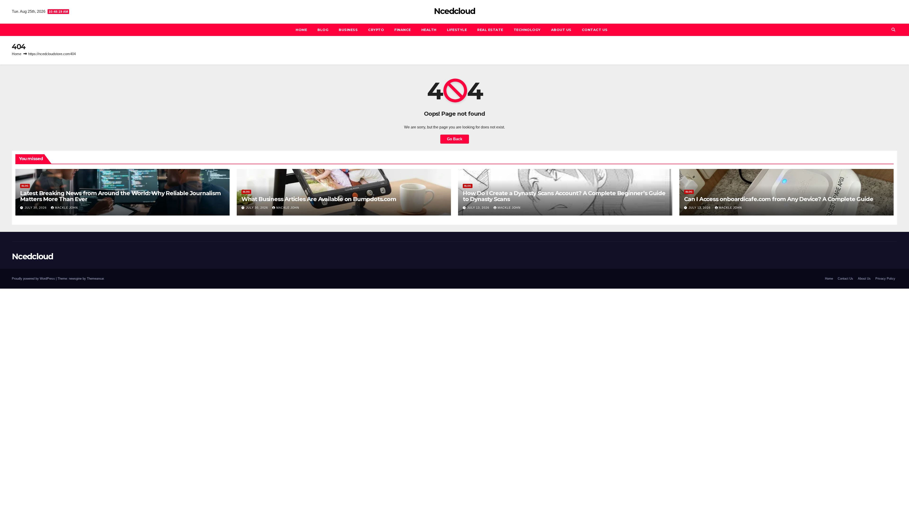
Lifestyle (457, 30)
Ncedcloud (454, 11)
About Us (561, 30)
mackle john (66, 207)
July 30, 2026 (36, 207)
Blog (322, 30)
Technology (527, 30)
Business (348, 30)
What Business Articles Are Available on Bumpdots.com (318, 199)
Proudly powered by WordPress (34, 278)
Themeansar (95, 278)
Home (301, 30)
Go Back (454, 139)
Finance (402, 30)
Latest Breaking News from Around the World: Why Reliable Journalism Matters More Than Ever (120, 196)
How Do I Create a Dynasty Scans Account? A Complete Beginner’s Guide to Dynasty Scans (564, 196)
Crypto (376, 30)
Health (429, 30)
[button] (893, 30)
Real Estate (490, 30)
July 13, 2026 (478, 207)
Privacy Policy (885, 278)
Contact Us (595, 30)
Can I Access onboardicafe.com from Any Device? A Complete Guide (778, 199)
